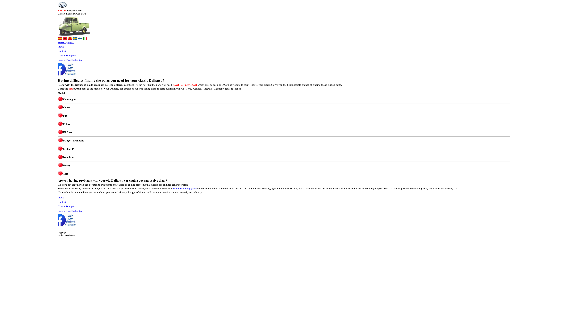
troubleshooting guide (185, 188)
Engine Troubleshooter (70, 59)
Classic (62, 55)
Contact (62, 51)
